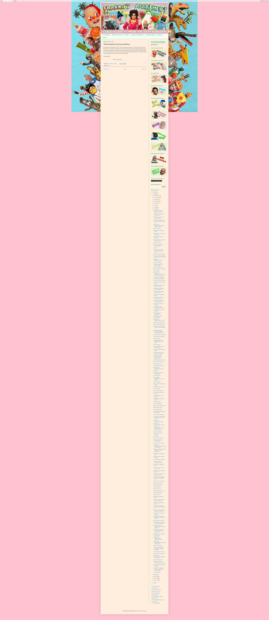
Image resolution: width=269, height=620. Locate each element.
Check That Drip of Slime (158, 336)
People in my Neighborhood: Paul (158, 421)
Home (125, 69)
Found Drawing (156, 344)
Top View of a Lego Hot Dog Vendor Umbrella (158, 278)
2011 (154, 582)
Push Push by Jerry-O (158, 438)
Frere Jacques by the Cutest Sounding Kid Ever (158, 251)
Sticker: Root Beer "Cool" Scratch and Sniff (158, 500)
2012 (154, 194)
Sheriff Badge (156, 270)
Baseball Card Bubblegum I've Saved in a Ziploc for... (159, 478)
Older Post (144, 69)
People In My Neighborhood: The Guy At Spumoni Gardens (159, 274)
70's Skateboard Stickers (158, 365)
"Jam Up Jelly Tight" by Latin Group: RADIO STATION (158, 548)
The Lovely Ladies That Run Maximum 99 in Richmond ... (158, 531)
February (156, 578)
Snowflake (155, 370)
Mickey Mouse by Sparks (158, 481)
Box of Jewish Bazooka (158, 390)
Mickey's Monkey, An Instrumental (158, 440)
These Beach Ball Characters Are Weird (158, 307)
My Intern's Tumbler (156, 589)
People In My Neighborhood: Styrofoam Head (157, 538)
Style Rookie (155, 598)
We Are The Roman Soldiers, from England (159, 562)
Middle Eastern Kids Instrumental (157, 316)
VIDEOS (159, 35)
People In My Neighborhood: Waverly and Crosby (159, 556)
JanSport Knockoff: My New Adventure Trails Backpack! (159, 450)
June (155, 207)
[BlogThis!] (121, 63)
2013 (154, 192)
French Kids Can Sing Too (159, 254)
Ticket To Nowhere (157, 431)
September (156, 201)
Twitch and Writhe (157, 262)
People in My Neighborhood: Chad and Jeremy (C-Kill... (159, 446)
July (155, 205)
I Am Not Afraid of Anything (159, 269)
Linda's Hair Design (157, 545)
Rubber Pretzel (156, 494)
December (156, 195)
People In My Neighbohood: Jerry (158, 368)
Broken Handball (157, 242)
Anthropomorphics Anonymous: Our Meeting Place (157, 357)
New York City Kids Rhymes (159, 405)
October (156, 199)
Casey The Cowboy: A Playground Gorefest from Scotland (158, 569)
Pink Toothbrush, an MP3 (159, 459)
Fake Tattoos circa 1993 (158, 520)
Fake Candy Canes (157, 492)
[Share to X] (122, 63)
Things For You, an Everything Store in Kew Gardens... (159, 526)
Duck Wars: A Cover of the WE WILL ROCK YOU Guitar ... (159, 417)
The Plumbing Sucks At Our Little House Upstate (159, 523)
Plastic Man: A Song (157, 407)
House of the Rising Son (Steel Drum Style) (158, 353)
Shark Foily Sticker (157, 403)
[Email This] (120, 63)
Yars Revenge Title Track (158, 551)
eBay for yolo (155, 588)
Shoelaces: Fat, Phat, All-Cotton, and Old (159, 474)
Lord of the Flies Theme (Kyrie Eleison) (158, 347)
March (155, 576)
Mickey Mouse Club (157, 485)
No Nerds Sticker (157, 401)
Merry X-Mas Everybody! (158, 322)
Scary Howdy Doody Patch (159, 359)
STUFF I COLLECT (117, 35)
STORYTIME (106, 35)
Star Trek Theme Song (158, 361)
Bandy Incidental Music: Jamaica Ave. (158, 373)
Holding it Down (156, 338)
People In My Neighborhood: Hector (158, 424)
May (155, 209)
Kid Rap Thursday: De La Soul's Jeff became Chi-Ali (159, 221)
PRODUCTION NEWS (137, 35)
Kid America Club (156, 586)
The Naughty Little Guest (158, 490)
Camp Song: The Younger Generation (159, 234)
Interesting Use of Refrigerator (157, 313)
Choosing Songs (157, 572)
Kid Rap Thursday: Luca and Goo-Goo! (158, 217)
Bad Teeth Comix (156, 591)
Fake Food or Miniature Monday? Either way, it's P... (159, 507)
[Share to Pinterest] (125, 63)
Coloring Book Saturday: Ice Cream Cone (158, 301)
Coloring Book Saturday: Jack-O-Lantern (158, 289)
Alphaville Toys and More (157, 596)
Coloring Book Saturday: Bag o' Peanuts (158, 286)
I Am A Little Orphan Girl (158, 414)
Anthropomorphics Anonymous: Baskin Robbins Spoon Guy (158, 331)
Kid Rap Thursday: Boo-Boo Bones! (158, 214)
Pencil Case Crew (157, 363)
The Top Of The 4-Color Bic (159, 334)
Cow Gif (155, 247)
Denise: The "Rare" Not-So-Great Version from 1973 (159, 256)
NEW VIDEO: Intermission (159, 324)
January (156, 580)
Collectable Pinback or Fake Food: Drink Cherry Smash (159, 517)
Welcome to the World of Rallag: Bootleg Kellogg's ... (159, 327)
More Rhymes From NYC (159, 386)
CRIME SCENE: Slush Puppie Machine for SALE (158, 341)
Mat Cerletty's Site (156, 593)
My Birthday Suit (157, 375)
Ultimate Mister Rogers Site (158, 599)
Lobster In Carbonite (158, 559)
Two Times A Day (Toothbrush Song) (158, 462)
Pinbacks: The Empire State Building (158, 245)
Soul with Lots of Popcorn (159, 443)
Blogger (144, 610)
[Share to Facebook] (124, 63)
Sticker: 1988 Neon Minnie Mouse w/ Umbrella (159, 510)
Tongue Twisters (157, 486)
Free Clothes (156, 436)
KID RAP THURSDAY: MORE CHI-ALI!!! (158, 211)
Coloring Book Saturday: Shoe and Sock (158, 298)
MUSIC (127, 35)
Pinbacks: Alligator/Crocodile (158, 259)
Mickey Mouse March (158, 483)
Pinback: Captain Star (158, 267)
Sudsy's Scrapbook (157, 409)
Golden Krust (155, 601)
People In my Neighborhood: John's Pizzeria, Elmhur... (158, 428)
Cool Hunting (155, 594)
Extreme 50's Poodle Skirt (159, 553)
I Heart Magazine (156, 603)
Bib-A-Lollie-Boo (157, 228)
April (155, 574)
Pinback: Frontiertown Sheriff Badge (158, 264)
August (155, 203)
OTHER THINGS (150, 35)
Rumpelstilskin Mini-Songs (159, 280)
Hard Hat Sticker (157, 381)
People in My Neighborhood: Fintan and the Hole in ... (158, 225)
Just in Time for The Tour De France (158, 468)
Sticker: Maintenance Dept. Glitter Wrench (159, 240)
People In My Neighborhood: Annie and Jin (158, 379)
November (156, 197)
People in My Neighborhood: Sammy (159, 320)
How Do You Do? (157, 488)
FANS (104, 37)
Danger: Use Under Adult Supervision (158, 534)
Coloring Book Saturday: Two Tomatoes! (158, 292)
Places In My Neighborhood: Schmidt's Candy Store (159, 542)
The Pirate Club (156, 388)
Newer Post (106, 69)
